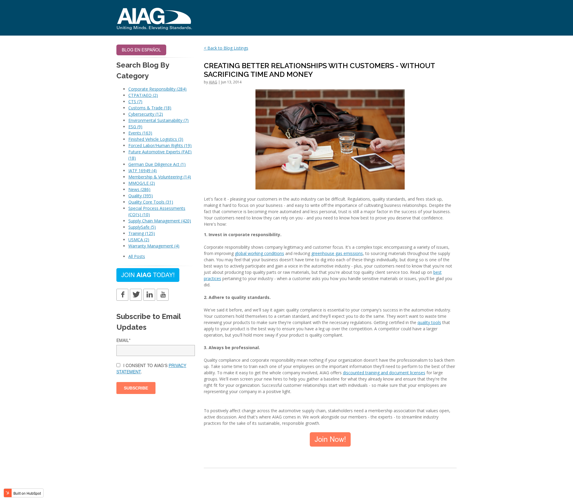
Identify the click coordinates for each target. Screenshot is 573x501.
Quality (140, 195)
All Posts (136, 256)
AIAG (213, 82)
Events (140, 133)
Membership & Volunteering (159, 177)
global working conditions (259, 253)
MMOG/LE (141, 183)
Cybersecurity (145, 114)
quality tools (429, 322)
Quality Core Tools (150, 202)
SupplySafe (142, 227)
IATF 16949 (142, 170)
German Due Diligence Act (157, 164)
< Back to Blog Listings (226, 48)
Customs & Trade (149, 108)
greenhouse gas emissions (337, 253)
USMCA (138, 239)
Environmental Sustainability (158, 120)
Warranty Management (153, 246)
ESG (135, 126)
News (139, 189)
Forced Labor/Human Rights (160, 145)
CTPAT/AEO (143, 95)
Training (141, 233)
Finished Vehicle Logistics (155, 139)
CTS (135, 101)
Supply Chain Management (159, 221)
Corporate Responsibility (157, 89)
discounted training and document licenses (384, 372)
